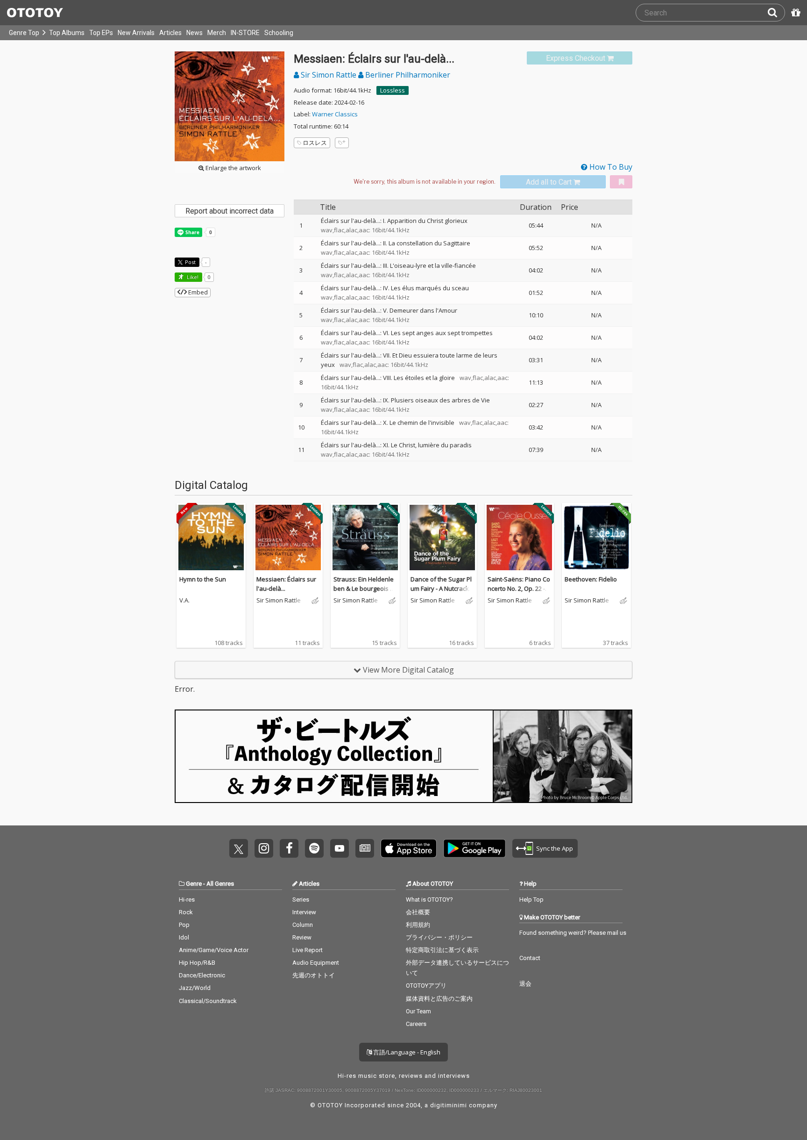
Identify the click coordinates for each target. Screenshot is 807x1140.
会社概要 (418, 912)
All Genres (220, 883)
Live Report (307, 950)
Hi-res (187, 899)
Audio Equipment (315, 962)
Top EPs (101, 32)
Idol (184, 937)
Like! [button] (191, 276)
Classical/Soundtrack (208, 1000)
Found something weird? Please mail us (572, 932)
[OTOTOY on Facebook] (289, 848)
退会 (525, 983)
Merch (216, 32)
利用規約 (418, 924)
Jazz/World (195, 987)
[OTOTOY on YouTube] (339, 848)
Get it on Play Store (474, 848)
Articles (170, 32)
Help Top (531, 899)
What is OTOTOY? (429, 899)
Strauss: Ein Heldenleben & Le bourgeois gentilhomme (365, 588)
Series (300, 899)
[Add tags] (342, 142)
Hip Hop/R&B (197, 962)
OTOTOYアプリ (426, 985)
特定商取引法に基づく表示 (442, 950)
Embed (197, 292)
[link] (579, 58)
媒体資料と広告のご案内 (439, 998)
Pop (184, 924)
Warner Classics (335, 114)
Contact (529, 957)
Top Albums (67, 32)
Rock (186, 912)
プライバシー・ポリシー (439, 937)
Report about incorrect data (229, 211)
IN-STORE (245, 32)
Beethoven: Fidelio (591, 579)
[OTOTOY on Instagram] (264, 848)
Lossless (392, 90)
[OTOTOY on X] (238, 848)
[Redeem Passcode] (794, 12)
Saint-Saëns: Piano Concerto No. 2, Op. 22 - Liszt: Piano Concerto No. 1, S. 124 (519, 593)
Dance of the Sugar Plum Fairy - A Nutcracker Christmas (442, 588)
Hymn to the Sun (202, 579)
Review (301, 937)
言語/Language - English (406, 1052)
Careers (416, 1023)
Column (302, 924)
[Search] (776, 12)
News (194, 32)
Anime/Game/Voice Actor (213, 950)
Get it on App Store (409, 848)
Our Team (418, 1011)
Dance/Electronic (202, 975)
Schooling (278, 32)
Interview (304, 912)
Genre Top (24, 32)
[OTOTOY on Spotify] (314, 848)
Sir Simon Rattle (328, 75)
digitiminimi (448, 1105)
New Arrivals (136, 32)
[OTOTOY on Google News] (364, 848)
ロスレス (315, 142)
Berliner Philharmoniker (406, 75)
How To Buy (610, 167)
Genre (194, 883)
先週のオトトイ (313, 975)
